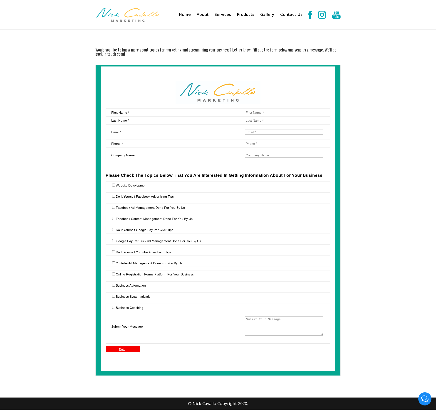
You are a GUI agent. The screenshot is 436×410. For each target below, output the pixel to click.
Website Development (131, 185)
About (203, 15)
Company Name (123, 155)
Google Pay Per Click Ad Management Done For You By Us (158, 241)
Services (223, 15)
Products (245, 15)
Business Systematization (134, 296)
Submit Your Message (127, 326)
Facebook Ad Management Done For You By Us (150, 207)
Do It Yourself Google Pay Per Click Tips (144, 230)
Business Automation (131, 285)
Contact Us (291, 15)
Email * (116, 132)
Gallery (267, 15)
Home (185, 15)
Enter (123, 349)
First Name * (120, 112)
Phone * (117, 143)
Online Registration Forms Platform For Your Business (155, 274)
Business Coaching (129, 307)
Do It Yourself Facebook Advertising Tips (145, 196)
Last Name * (120, 120)
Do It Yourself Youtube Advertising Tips (143, 252)
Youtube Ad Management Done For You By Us (149, 263)
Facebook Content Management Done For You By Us (154, 219)
